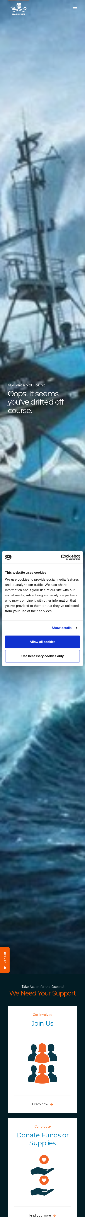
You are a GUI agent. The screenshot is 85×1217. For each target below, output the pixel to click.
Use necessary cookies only (42, 656)
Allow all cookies (42, 642)
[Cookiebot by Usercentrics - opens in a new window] (61, 557)
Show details (61, 628)
